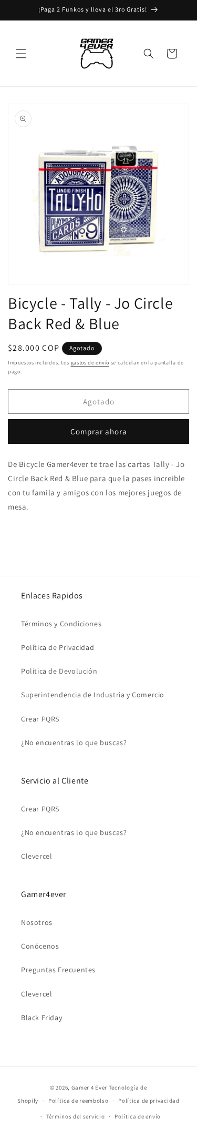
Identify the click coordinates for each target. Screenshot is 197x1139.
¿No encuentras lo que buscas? (74, 742)
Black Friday (41, 1017)
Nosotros (37, 922)
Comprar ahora (98, 431)
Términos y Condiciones (61, 623)
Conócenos (40, 946)
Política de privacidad (148, 1100)
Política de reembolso (78, 1100)
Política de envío (138, 1116)
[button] (21, 53)
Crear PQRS (40, 719)
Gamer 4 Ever (89, 1087)
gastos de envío (90, 362)
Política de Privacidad (57, 647)
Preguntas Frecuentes (58, 969)
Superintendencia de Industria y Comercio (92, 694)
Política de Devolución (59, 671)
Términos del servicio (75, 1116)
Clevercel (36, 856)
